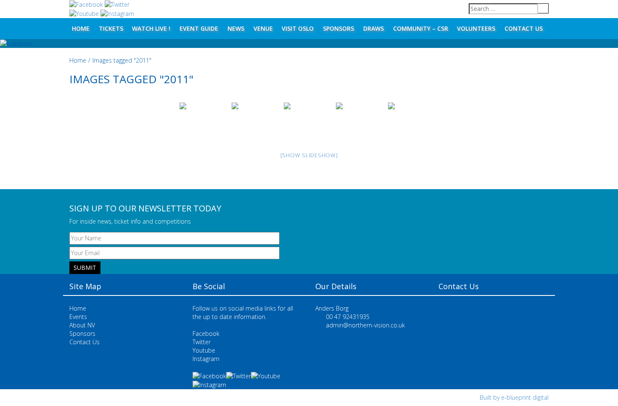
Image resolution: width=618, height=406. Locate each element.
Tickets (111, 28)
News (235, 28)
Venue (263, 28)
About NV (82, 325)
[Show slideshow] (309, 155)
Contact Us (523, 28)
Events (78, 317)
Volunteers (476, 28)
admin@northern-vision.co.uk (365, 325)
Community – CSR (420, 28)
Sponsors (338, 28)
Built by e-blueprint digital (514, 397)
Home (81, 28)
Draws (373, 28)
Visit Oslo (298, 28)
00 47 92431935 (348, 317)
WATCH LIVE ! (151, 28)
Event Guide (199, 28)
